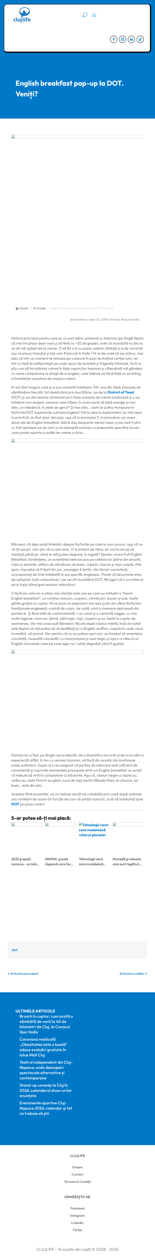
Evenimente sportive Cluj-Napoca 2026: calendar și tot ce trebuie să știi (46, 1108)
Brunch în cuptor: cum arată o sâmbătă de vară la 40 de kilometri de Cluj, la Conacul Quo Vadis (46, 1024)
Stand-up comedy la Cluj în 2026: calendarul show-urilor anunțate (46, 1090)
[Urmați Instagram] (122, 39)
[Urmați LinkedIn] (131, 39)
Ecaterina (80, 319)
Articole (114, 319)
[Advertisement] (77, 264)
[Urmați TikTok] (140, 39)
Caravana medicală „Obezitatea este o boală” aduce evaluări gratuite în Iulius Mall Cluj (43, 1047)
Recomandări (130, 319)
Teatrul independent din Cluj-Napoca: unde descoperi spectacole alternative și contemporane (46, 1070)
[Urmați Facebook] (113, 39)
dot (15, 950)
